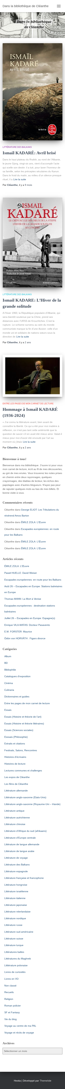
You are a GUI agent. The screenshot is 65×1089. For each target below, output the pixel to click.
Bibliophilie (10, 669)
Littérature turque (13, 945)
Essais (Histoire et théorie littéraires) (24, 723)
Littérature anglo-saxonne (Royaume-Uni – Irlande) (32, 804)
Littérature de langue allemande (21, 844)
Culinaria (9, 690)
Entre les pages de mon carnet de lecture (28, 403)
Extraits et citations (14, 743)
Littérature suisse (13, 938)
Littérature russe (13, 925)
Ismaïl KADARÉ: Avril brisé (29, 152)
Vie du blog (10, 1019)
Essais (7, 710)
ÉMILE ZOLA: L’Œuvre (33, 522)
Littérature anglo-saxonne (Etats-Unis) (25, 797)
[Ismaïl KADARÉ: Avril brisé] (32, 91)
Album (7, 656)
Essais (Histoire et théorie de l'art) (22, 716)
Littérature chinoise (14, 824)
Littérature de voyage (16, 857)
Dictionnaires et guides (16, 696)
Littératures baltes (14, 952)
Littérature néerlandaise (17, 911)
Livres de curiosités (14, 972)
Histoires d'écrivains (15, 757)
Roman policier (12, 1005)
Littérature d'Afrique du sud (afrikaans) (25, 831)
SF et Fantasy (12, 1012)
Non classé (10, 985)
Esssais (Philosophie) (16, 737)
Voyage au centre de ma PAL (20, 1025)
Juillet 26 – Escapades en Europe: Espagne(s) (29, 618)
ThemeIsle (45, 1080)
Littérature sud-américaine (18, 931)
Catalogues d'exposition (17, 676)
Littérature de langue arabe (19, 851)
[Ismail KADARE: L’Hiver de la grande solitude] (32, 242)
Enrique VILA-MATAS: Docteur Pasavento (27, 625)
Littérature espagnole (16, 871)
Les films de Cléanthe (16, 784)
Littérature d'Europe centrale (20, 837)
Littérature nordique (15, 918)
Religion (8, 999)
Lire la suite (19, 179)
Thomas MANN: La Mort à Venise (22, 598)
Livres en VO (11, 978)
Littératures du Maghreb (17, 958)
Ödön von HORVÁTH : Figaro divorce (24, 638)
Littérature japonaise (15, 905)
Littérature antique (14, 810)
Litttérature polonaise (16, 965)
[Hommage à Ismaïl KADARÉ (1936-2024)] (32, 376)
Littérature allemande (16, 790)
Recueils (9, 992)
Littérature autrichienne (17, 817)
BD (6, 663)
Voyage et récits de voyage (19, 1032)
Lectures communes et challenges (23, 770)
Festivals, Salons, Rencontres (20, 750)
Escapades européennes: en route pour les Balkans (32, 579)
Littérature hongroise (15, 884)
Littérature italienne (14, 898)
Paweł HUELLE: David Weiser (20, 572)
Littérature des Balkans (17, 147)
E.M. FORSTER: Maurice (18, 631)
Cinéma (8, 683)
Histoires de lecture (14, 763)
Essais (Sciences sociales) (18, 730)
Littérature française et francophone (24, 878)
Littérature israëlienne (16, 891)
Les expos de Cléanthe (17, 777)
